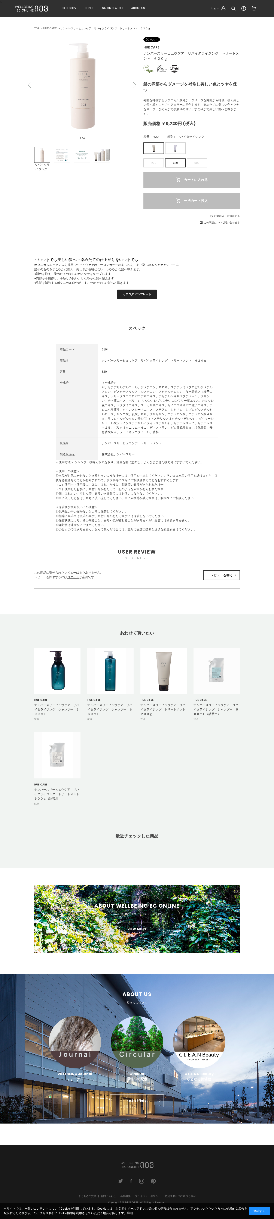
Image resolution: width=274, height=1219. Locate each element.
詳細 (130, 1213)
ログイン (73, 577)
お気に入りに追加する (227, 215)
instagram (141, 1181)
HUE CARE (151, 47)
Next (134, 85)
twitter (120, 1181)
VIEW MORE (137, 929)
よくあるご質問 (87, 1196)
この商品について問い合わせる (222, 222)
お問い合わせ (108, 1196)
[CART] (254, 9)
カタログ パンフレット (137, 294)
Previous (30, 85)
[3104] (42, 155)
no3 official (137, 1101)
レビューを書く (221, 575)
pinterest (153, 1181)
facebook (131, 1181)
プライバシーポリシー (148, 1196)
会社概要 (125, 1196)
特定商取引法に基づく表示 (180, 1196)
